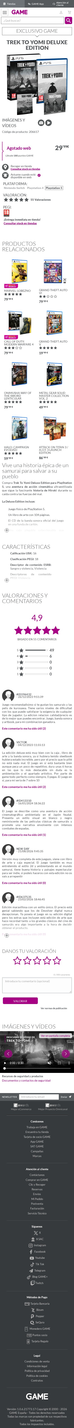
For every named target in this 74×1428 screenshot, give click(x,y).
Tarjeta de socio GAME (37, 1136)
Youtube (40, 1257)
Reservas (37, 1189)
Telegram (39, 1270)
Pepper (39, 1316)
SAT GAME (37, 1146)
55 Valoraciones (41, 200)
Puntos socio (39, 1335)
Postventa (37, 1203)
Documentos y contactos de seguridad (26, 1080)
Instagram (39, 1245)
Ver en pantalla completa (55, 1035)
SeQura (39, 1322)
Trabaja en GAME (37, 1127)
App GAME (37, 1141)
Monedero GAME (39, 1328)
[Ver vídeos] (48, 122)
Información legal (37, 1366)
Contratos (37, 1380)
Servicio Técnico (37, 1213)
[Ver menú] (4, 12)
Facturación (37, 1208)
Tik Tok (39, 1264)
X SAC (40, 1239)
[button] (68, 20)
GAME (20, 12)
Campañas (37, 1151)
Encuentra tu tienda (37, 1132)
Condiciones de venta (37, 1361)
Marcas (37, 1156)
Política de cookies (37, 1375)
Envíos (37, 1194)
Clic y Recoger (37, 1184)
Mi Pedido (37, 1199)
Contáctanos (37, 1175)
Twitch (39, 1283)
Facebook (40, 1251)
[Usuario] (61, 12)
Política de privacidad (37, 1370)
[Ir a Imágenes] (41, 122)
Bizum (40, 1309)
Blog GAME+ (40, 1276)
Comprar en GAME (37, 1179)
